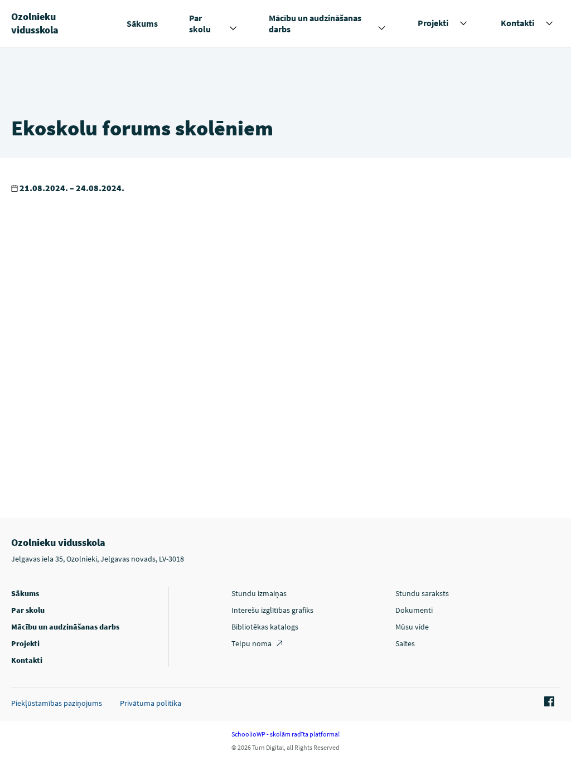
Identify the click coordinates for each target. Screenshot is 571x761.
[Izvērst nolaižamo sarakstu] (233, 28)
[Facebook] (547, 702)
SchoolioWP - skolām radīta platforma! (285, 734)
